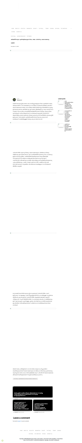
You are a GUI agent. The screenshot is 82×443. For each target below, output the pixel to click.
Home (12, 28)
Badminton (29, 28)
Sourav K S (19, 100)
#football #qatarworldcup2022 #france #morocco (25, 378)
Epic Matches (64, 28)
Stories (13, 31)
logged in (19, 421)
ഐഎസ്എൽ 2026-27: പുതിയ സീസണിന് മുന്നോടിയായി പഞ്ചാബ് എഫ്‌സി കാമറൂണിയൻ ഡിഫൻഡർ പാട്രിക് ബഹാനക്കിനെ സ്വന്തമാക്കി (21, 405)
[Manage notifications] (2, 440)
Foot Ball (41, 28)
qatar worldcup (21, 36)
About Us (17, 28)
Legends (52, 28)
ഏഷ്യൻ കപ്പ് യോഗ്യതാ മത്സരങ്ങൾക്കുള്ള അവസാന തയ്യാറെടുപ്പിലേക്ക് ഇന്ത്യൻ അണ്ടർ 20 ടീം (41, 406)
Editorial (57, 28)
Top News (29, 36)
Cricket (35, 28)
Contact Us (19, 31)
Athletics (23, 28)
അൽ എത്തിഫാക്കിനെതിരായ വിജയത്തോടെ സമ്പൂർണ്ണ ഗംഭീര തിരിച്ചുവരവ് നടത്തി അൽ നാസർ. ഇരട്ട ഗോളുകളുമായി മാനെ (28, 394)
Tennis (47, 28)
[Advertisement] (41, 18)
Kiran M (16, 399)
